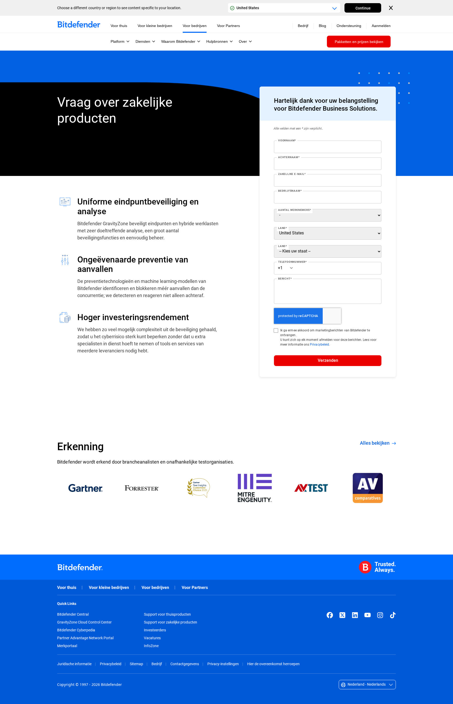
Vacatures (152, 638)
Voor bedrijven (155, 587)
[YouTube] (367, 615)
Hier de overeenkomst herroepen (273, 663)
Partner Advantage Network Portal (85, 638)
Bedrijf (157, 663)
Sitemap (136, 663)
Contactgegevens (184, 663)
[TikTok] (393, 615)
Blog (322, 26)
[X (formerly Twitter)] (342, 615)
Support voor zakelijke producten (170, 622)
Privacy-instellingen (223, 663)
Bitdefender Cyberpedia (76, 630)
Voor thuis (66, 587)
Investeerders (155, 630)
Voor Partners (195, 587)
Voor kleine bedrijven (109, 587)
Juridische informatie (74, 663)
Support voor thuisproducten (167, 614)
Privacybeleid (319, 344)
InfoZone (151, 645)
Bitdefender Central (73, 614)
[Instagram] (380, 615)
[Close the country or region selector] (391, 8)
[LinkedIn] (355, 615)
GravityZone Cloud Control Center (84, 622)
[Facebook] (330, 615)
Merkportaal (67, 645)
